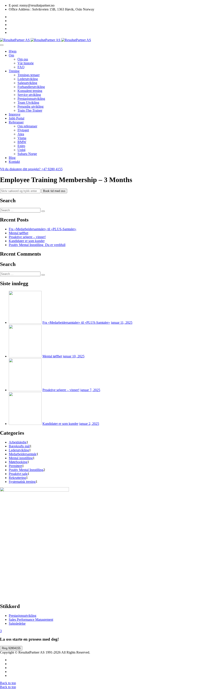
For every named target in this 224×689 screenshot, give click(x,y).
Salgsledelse (17, 623)
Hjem (12, 51)
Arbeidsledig (17, 442)
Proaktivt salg (18, 474)
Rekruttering (17, 478)
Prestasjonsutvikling (31, 98)
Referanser (16, 122)
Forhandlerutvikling (31, 87)
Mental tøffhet (18, 233)
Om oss (23, 59)
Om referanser (27, 126)
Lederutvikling (28, 79)
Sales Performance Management (31, 619)
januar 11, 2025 (121, 322)
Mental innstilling (21, 458)
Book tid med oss (54, 191)
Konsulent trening (30, 91)
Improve (14, 114)
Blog (12, 158)
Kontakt (14, 161)
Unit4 (21, 150)
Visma (22, 138)
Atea (21, 134)
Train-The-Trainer (30, 110)
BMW (22, 142)
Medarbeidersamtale (23, 454)
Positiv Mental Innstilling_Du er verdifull (37, 245)
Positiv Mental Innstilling (26, 470)
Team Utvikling (28, 102)
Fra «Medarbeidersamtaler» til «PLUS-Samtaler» (42, 229)
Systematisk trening (22, 481)
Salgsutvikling (27, 83)
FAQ (21, 67)
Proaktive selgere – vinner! (27, 237)
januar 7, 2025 (90, 390)
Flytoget (23, 130)
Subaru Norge (27, 154)
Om (11, 55)
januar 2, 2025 (89, 423)
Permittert (15, 466)
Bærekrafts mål (19, 446)
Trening (14, 71)
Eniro (21, 146)
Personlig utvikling (31, 106)
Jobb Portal (16, 118)
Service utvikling (29, 95)
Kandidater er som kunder (27, 241)
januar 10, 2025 (73, 356)
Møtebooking (18, 462)
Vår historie (26, 63)
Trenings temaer (29, 75)
